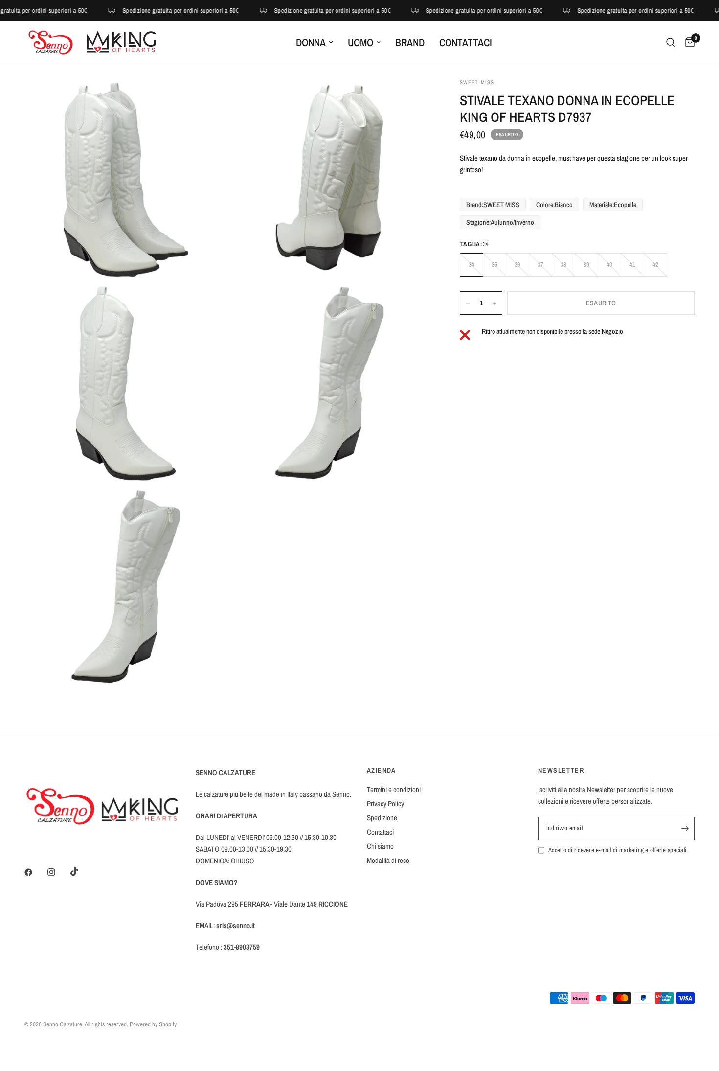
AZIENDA (381, 770)
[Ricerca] (670, 43)
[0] (687, 43)
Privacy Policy (385, 803)
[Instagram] (58, 872)
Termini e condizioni (394, 789)
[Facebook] (35, 872)
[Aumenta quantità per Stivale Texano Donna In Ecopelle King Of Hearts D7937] (494, 303)
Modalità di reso (388, 860)
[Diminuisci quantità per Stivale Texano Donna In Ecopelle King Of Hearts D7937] (467, 303)
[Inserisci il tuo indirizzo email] (685, 828)
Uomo (360, 42)
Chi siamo (380, 846)
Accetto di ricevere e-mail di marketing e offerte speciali (617, 850)
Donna (311, 42)
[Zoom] (206, 99)
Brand (410, 42)
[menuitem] (314, 42)
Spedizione (382, 818)
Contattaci (465, 42)
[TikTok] (81, 872)
